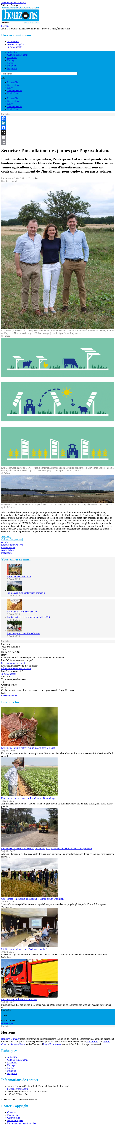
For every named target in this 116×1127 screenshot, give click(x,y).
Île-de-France (13, 93)
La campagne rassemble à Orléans (23, 633)
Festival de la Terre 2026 (19, 576)
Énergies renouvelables (12, 544)
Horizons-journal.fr (10, 1039)
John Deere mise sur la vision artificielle (26, 593)
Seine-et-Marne (14, 90)
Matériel (11, 63)
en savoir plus (7, 1023)
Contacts (11, 1112)
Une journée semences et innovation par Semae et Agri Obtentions (32, 899)
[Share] (58, 118)
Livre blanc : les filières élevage (22, 611)
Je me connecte (14, 47)
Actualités (12, 52)
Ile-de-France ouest (52, 1044)
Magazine (12, 68)
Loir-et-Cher (13, 82)
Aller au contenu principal (13, 2)
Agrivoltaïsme (8, 550)
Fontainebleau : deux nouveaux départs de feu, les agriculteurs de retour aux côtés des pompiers (46, 848)
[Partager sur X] (58, 132)
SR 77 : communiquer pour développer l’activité (24, 949)
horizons (5, 26)
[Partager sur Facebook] (58, 127)
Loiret (10, 87)
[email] (58, 137)
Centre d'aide (13, 1117)
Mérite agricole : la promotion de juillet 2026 (28, 617)
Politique (11, 65)
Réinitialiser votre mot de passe (16, 668)
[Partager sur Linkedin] (58, 123)
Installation (6, 553)
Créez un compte (9, 695)
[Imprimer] (58, 142)
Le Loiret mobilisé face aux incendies (19, 999)
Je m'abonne (13, 41)
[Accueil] (20, 23)
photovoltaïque (8, 547)
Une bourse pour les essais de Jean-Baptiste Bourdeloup (28, 798)
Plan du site (12, 1115)
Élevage (11, 60)
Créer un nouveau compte (13, 663)
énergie (4, 542)
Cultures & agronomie (17, 54)
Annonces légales (15, 44)
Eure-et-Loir (13, 85)
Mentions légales (15, 1120)
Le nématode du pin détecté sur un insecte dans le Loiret (28, 748)
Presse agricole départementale (21, 1123)
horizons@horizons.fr (17, 1089)
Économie (12, 57)
